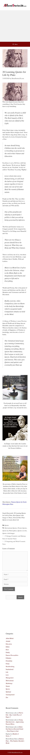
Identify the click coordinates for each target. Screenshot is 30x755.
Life (7, 672)
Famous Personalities (12, 655)
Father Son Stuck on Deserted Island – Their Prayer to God (14, 729)
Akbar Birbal (10, 638)
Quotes (6, 525)
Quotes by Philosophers (9, 531)
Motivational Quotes (10, 528)
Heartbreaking (10, 666)
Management (10, 678)
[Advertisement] (15, 26)
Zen (7, 697)
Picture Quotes (22, 528)
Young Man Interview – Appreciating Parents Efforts (15, 722)
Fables (8, 647)
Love (7, 675)
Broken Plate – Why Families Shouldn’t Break (15, 741)
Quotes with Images (8, 533)
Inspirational (9, 669)
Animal (8, 641)
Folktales (8, 658)
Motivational (10, 680)
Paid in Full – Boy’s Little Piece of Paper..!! (14, 715)
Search (20, 597)
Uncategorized (10, 695)
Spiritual (8, 692)
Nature (8, 686)
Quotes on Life (22, 531)
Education (9, 644)
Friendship (9, 661)
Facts (7, 650)
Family (8, 652)
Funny (8, 664)
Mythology (9, 683)
